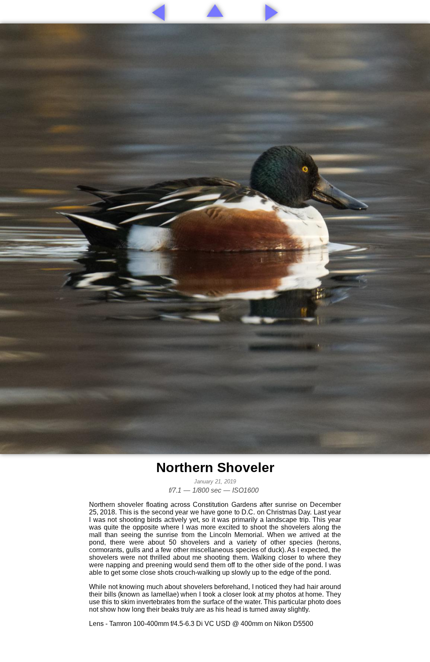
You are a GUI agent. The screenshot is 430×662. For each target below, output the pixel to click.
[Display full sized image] (215, 238)
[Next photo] (271, 12)
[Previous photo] (158, 12)
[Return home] (215, 10)
